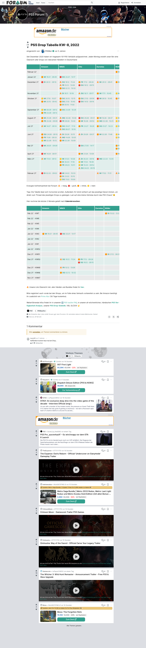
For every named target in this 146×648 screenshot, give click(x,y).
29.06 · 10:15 (68, 134)
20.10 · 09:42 (50, 101)
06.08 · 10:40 (68, 121)
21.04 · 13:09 (87, 154)
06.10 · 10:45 (105, 98)
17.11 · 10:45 (105, 93)
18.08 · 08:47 (106, 118)
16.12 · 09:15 (87, 85)
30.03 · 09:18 (87, 159)
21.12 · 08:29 (114, 254)
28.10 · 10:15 (68, 98)
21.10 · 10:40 (68, 101)
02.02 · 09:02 (50, 173)
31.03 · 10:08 (68, 159)
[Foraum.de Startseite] (21, 3)
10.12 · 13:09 (68, 85)
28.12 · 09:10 (50, 82)
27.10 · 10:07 (50, 98)
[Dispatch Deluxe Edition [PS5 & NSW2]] (48, 387)
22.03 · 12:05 (106, 159)
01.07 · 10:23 (106, 126)
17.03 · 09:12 (50, 159)
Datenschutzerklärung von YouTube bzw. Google (96, 476)
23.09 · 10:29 (69, 110)
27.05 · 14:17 (87, 146)
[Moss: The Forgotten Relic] (48, 616)
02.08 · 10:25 (106, 121)
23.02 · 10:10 (68, 176)
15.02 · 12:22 (114, 213)
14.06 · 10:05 (69, 137)
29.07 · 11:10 (68, 126)
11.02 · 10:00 (68, 179)
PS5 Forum (36, 14)
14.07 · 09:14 (50, 126)
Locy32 (32, 338)
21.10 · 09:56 (87, 98)
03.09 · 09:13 (50, 113)
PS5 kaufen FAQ (70, 302)
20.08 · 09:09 (50, 121)
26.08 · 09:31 (88, 118)
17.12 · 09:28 (87, 82)
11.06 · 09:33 (50, 137)
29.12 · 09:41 (105, 82)
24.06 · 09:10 (51, 134)
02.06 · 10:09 (68, 140)
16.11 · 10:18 (68, 93)
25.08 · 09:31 (50, 118)
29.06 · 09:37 (87, 134)
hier (82, 287)
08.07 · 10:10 (69, 129)
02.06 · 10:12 (50, 140)
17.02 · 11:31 (105, 173)
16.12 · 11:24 (68, 82)
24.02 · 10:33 (68, 173)
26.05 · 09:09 (50, 146)
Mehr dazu (43, 478)
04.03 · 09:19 (88, 168)
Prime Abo (45, 296)
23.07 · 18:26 (87, 126)
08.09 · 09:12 (50, 110)
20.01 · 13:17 (68, 77)
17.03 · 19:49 (87, 162)
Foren (43, 3)
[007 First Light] (48, 369)
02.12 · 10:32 (69, 88)
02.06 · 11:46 (105, 134)
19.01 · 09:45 (50, 77)
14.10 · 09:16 (87, 101)
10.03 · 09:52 (87, 165)
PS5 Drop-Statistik (58, 306)
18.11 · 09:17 (87, 93)
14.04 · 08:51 (50, 154)
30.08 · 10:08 (69, 118)
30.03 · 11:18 (68, 162)
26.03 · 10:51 (68, 165)
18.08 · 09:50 (87, 121)
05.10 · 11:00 (68, 105)
